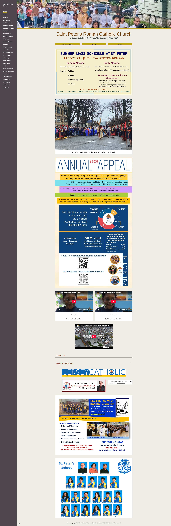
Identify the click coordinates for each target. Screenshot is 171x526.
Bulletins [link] (5, 15)
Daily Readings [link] (6, 79)
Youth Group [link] (6, 58)
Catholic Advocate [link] (7, 76)
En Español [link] (5, 17)
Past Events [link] (6, 87)
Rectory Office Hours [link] (8, 25)
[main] (93, 35)
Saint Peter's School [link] (8, 41)
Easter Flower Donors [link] (8, 71)
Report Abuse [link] (6, 84)
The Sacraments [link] (7, 33)
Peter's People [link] (6, 55)
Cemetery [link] (5, 44)
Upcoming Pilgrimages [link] (8, 68)
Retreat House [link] (6, 50)
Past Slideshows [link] (7, 60)
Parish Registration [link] (7, 47)
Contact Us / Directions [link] (8, 28)
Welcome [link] (5, 11)
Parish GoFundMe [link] (7, 23)
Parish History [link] (6, 39)
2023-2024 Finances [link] (8, 52)
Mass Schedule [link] (6, 20)
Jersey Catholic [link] (7, 74)
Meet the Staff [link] (6, 31)
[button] (169, 1)
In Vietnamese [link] (6, 82)
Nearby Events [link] (6, 63)
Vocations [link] (5, 66)
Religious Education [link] (8, 36)
